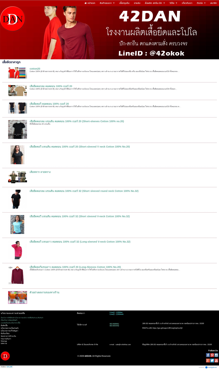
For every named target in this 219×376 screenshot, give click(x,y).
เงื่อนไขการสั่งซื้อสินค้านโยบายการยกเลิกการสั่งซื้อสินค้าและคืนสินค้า (22, 317)
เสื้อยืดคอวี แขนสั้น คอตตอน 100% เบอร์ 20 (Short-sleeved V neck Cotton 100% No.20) (80, 146)
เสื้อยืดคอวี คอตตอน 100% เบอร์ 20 (49, 103)
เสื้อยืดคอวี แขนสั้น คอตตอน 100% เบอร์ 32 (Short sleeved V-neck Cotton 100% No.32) (80, 216)
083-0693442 (114, 326)
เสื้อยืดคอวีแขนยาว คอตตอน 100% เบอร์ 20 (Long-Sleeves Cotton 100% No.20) (75, 267)
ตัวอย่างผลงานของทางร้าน (44, 292)
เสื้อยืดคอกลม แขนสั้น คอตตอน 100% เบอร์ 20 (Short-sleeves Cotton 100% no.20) (77, 121)
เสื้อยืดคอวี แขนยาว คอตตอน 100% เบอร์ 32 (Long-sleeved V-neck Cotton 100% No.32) (80, 241)
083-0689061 (114, 324)
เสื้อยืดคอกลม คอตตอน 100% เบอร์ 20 (51, 86)
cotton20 (35, 68)
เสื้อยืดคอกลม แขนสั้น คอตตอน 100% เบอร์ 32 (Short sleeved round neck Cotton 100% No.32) (84, 191)
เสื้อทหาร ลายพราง (40, 172)
